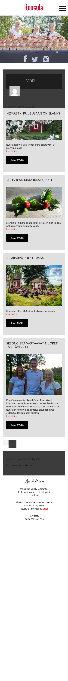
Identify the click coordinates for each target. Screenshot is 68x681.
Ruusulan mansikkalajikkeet (30, 180)
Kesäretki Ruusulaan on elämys (33, 113)
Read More (17, 159)
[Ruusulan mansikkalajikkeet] (34, 202)
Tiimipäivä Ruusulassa (25, 258)
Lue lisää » (11, 151)
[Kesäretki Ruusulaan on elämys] (34, 130)
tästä (45, 508)
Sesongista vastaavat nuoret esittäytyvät (32, 345)
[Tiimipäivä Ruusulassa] (34, 285)
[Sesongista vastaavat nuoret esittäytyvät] (34, 375)
